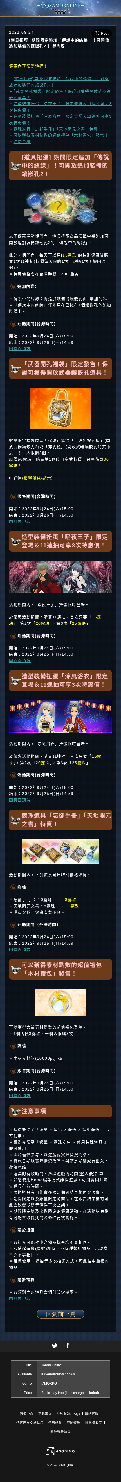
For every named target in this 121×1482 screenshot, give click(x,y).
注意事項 (22, 141)
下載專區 (45, 1414)
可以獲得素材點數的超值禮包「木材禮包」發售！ (61, 135)
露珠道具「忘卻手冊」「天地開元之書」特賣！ (58, 129)
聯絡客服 (91, 1414)
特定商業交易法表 (30, 1423)
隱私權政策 (93, 1423)
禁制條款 (73, 1423)
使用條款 (55, 1423)
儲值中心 (26, 1414)
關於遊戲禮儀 (60, 1432)
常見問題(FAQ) (68, 1414)
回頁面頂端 (20, 348)
